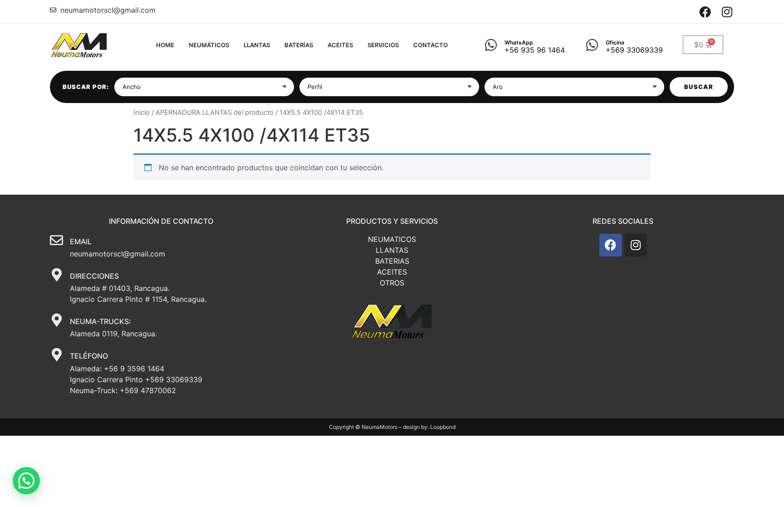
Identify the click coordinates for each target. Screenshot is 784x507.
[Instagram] (727, 12)
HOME (165, 45)
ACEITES (340, 45)
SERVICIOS (383, 45)
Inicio (141, 112)
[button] (26, 480)
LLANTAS (257, 45)
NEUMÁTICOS (209, 45)
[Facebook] (705, 12)
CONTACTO (430, 45)
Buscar (698, 86)
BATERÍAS (298, 45)
